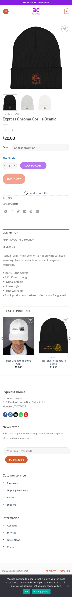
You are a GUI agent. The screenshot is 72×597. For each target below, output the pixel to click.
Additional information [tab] (18, 239)
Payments (12, 483)
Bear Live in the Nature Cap (18, 362)
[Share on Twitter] (18, 212)
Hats (16, 113)
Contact (11, 546)
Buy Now (14, 178)
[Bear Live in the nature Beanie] (53, 336)
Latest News (13, 539)
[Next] (63, 58)
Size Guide (9, 158)
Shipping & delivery (17, 490)
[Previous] (8, 58)
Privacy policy (41, 591)
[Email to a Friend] (25, 212)
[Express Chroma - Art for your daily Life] (36, 11)
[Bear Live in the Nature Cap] (18, 336)
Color (5, 147)
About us (12, 525)
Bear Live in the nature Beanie (53, 362)
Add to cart (33, 165)
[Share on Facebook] (12, 212)
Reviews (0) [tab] (9, 246)
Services (11, 532)
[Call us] (21, 414)
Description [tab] (10, 232)
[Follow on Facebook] (5, 414)
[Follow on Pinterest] (26, 414)
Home (6, 113)
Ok (26, 591)
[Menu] (6, 11)
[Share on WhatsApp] (6, 212)
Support (11, 504)
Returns (11, 497)
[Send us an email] (15, 414)
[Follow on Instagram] (10, 414)
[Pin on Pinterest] (31, 212)
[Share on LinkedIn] (37, 212)
